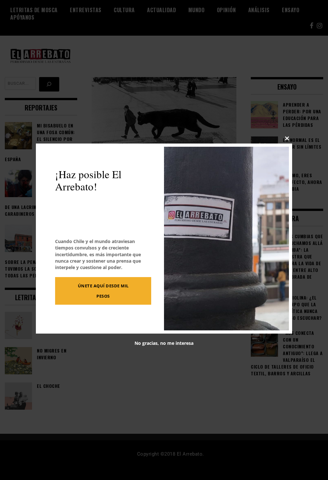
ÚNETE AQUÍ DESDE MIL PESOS (103, 291)
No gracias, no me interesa (164, 343)
